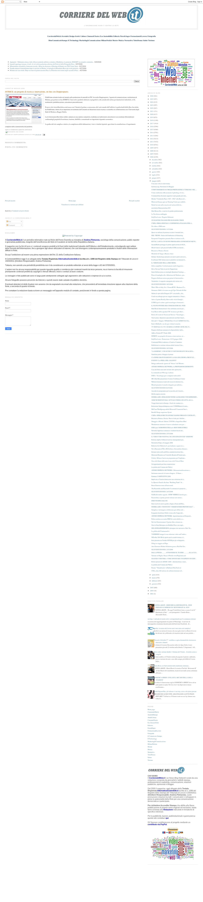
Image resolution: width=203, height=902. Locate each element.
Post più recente (10, 201)
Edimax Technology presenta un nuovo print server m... (169, 257)
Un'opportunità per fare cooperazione (163, 464)
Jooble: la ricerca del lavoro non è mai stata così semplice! (172, 628)
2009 (152, 148)
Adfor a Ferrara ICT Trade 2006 (161, 333)
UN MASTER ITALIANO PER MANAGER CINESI (167, 220)
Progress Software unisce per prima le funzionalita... (167, 278)
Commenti (11, 225)
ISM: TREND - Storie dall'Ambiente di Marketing (167, 235)
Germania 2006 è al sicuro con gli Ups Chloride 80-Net (168, 290)
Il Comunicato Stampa (155, 736)
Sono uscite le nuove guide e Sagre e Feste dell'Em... (168, 504)
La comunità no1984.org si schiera (162, 373)
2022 (152, 108)
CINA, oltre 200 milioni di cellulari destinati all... (167, 571)
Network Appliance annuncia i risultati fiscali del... (167, 430)
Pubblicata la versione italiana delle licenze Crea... (167, 345)
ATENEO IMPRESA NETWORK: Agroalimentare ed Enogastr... (171, 516)
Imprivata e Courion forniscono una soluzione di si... (168, 479)
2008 (152, 151)
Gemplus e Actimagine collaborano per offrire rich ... (168, 510)
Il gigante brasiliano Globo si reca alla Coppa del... (167, 513)
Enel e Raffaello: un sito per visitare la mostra (165, 324)
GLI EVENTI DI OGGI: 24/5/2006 (162, 491)
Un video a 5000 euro (158, 226)
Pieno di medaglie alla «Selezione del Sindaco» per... (168, 275)
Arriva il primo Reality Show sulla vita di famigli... (167, 299)
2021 (152, 111)
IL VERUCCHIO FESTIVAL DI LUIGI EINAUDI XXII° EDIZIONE (172, 437)
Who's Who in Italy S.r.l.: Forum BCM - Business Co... (168, 287)
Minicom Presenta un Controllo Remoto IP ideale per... (168, 455)
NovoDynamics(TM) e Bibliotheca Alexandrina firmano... (169, 449)
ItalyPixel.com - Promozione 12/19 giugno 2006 (166, 339)
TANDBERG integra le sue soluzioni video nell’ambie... (169, 534)
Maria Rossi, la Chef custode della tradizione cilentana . (171, 666)
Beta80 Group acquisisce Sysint (161, 412)
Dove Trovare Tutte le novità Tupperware (164, 269)
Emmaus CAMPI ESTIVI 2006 (161, 476)
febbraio (155, 581)
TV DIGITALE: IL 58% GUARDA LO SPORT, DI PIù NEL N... (170, 327)
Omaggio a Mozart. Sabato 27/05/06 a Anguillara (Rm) (168, 421)
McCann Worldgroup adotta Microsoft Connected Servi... (169, 409)
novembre (155, 163)
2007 (152, 154)
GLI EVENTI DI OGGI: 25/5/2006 (162, 434)
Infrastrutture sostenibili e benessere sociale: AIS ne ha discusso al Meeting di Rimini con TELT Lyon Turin (44, 66)
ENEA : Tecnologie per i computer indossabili (166, 376)
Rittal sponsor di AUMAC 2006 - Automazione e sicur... (169, 562)
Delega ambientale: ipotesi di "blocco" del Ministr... (167, 363)
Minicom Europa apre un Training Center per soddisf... (168, 202)
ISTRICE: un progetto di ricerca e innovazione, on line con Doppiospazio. (37, 91)
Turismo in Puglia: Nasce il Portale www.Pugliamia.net (168, 555)
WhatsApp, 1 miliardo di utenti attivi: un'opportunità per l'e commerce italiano (171, 619)
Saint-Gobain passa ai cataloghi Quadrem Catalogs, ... (168, 272)
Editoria (150, 725)
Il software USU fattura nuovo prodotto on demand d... (168, 260)
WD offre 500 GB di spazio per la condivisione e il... (168, 537)
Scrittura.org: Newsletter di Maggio (162, 187)
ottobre (154, 166)
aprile (154, 575)
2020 (152, 114)
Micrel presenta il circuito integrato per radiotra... (167, 385)
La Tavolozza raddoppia (159, 214)
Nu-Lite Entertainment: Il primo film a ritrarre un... (167, 522)
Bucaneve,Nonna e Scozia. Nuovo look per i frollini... (168, 418)
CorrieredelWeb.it (153, 712)
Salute (150, 757)
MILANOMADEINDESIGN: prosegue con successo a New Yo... (171, 528)
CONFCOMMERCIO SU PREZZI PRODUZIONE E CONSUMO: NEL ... (174, 190)
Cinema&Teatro (153, 720)
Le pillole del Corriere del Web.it (161, 467)
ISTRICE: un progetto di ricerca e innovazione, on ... (168, 336)
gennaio (154, 584)
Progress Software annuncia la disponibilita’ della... (167, 330)
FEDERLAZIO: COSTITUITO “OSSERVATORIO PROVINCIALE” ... (173, 507)
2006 (152, 157)
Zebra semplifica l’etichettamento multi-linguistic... (167, 266)
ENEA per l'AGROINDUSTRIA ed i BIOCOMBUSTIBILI (169, 427)
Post (9, 221)
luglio (154, 175)
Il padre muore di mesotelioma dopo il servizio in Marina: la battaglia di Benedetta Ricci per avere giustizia (44, 68)
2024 (152, 102)
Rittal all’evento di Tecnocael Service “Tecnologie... (168, 315)
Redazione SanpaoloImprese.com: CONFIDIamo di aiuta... (169, 406)
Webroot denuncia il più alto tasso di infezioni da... (167, 382)
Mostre (150, 747)
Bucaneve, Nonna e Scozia (159, 251)
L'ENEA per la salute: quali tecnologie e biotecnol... (167, 302)
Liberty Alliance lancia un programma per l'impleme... (168, 458)
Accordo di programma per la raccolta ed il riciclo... (167, 391)
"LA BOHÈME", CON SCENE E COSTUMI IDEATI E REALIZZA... (172, 351)
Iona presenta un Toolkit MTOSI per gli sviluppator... (168, 540)
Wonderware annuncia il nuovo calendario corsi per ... (168, 424)
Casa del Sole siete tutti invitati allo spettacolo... (166, 369)
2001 (152, 594)
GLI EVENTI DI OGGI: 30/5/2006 (162, 284)
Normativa (151, 752)
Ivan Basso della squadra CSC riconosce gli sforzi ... (167, 312)
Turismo (150, 760)
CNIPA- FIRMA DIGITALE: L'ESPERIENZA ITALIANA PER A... (172, 223)
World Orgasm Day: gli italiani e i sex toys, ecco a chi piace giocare (175, 691)
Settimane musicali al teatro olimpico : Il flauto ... (167, 473)
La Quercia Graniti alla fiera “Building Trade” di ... (167, 482)
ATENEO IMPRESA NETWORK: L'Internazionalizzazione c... (171, 470)
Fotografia (151, 733)
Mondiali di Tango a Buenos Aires (162, 254)
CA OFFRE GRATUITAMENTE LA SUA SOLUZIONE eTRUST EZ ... (173, 357)
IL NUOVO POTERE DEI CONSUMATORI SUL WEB (168, 305)
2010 (152, 145)
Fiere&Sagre (152, 728)
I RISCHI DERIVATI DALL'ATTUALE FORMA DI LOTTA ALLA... (172, 400)
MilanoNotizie (152, 744)
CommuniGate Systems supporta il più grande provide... (169, 196)
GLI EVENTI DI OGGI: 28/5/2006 (162, 348)
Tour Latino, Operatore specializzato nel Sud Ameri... (168, 318)
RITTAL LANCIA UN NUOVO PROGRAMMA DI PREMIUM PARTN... (173, 241)
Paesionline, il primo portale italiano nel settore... (167, 498)
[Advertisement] (101, 49)
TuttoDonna (151, 755)
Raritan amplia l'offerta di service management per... (167, 440)
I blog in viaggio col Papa (159, 543)
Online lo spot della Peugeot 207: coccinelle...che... (167, 293)
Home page (72, 201)
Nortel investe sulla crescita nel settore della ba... (166, 205)
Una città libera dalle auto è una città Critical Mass (167, 461)
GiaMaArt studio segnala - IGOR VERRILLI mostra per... (169, 495)
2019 (152, 117)
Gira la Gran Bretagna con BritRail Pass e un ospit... (167, 525)
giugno (154, 178)
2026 (152, 96)
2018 (152, 120)
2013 (152, 136)
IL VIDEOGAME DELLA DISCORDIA (163, 263)
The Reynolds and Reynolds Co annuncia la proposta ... (169, 488)
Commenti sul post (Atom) (20, 211)
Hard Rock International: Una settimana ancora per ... (168, 309)
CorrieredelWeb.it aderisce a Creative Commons (166, 342)
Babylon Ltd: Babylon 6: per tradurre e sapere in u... (167, 446)
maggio (154, 181)
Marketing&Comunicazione (157, 741)
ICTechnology (152, 739)
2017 (152, 123)
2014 (152, 132)
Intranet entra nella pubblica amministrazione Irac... (167, 452)
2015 (152, 129)
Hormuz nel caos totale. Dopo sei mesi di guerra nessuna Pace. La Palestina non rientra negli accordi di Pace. (44, 70)
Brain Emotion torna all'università (162, 485)
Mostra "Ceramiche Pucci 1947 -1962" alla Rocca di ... (168, 199)
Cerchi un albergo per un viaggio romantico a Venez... (168, 296)
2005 (152, 588)
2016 (152, 126)
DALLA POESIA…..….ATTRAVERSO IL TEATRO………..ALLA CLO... (174, 552)
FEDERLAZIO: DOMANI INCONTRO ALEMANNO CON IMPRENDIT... (174, 397)
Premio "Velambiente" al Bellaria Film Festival (166, 568)
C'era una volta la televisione (160, 183)
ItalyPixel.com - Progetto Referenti (162, 217)
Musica (150, 749)
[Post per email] (43, 134)
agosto (154, 172)
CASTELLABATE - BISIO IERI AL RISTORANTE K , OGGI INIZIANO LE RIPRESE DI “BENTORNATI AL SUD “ (173, 606)
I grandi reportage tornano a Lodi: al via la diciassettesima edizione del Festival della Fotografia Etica (42, 64)
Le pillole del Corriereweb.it (160, 531)
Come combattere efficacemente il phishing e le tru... (168, 193)
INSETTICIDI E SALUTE (159, 501)
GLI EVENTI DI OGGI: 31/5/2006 (162, 229)
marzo (154, 578)
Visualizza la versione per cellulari (72, 204)
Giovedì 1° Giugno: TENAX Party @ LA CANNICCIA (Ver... (170, 321)
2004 (152, 591)
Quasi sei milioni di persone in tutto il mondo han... (167, 232)
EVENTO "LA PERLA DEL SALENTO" (164, 360)
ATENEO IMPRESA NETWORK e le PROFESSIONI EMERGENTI (172, 366)
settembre (155, 169)
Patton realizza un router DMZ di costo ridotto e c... (167, 519)
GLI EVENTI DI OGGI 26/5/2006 (162, 388)
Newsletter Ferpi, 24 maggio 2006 (162, 443)
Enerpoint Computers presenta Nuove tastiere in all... (168, 238)
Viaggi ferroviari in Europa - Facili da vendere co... (167, 403)
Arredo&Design (153, 715)
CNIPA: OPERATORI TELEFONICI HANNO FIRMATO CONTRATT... (173, 415)
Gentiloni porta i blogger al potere (162, 354)
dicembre (155, 160)
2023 (152, 105)
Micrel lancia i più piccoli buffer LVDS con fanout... (167, 248)
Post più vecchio (134, 201)
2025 (152, 99)
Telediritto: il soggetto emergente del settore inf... (167, 281)
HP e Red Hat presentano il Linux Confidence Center (168, 379)
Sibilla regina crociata (158, 394)
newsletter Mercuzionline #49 (160, 208)
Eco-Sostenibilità (153, 723)
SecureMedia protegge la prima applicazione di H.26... (168, 244)
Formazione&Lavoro (154, 731)
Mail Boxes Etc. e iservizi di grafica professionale (167, 211)
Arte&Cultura (152, 717)
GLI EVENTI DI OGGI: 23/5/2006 (162, 549)
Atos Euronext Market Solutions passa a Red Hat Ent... (168, 546)
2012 (152, 139)
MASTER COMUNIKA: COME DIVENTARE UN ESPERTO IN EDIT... (173, 559)
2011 (152, 142)
